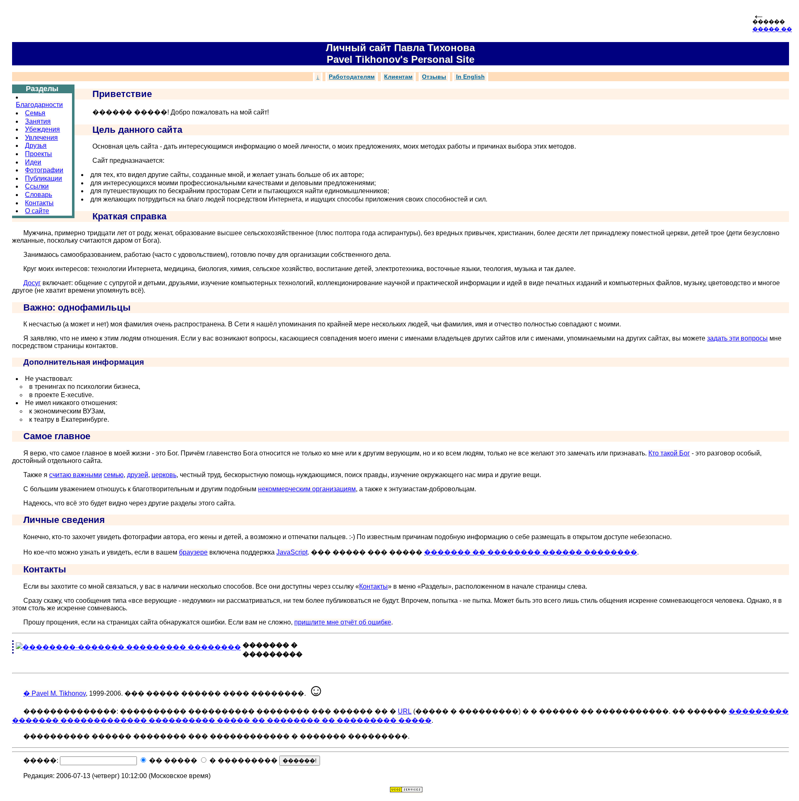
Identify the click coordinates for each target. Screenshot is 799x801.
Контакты (39, 202)
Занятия (38, 121)
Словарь (38, 194)
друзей (137, 474)
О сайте (37, 210)
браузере (193, 552)
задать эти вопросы (737, 338)
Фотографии (44, 170)
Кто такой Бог (669, 453)
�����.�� (772, 29)
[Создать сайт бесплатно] (406, 790)
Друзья (36, 145)
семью (114, 474)
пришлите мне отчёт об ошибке (342, 622)
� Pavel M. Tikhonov (54, 693)
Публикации (43, 178)
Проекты (38, 153)
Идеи (33, 162)
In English (470, 77)
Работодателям (352, 77)
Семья (35, 113)
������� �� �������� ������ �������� (530, 552)
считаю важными (75, 474)
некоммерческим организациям (307, 489)
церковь (163, 474)
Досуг (32, 282)
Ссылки (37, 186)
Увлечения (41, 137)
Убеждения (42, 129)
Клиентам (398, 77)
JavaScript (292, 552)
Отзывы (434, 77)
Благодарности (39, 104)
